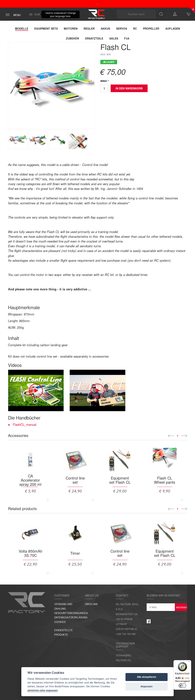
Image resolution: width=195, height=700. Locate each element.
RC (135, 28)
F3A (126, 38)
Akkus (105, 28)
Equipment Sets (46, 28)
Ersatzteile (94, 38)
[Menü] (189, 662)
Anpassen (147, 686)
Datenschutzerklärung (70, 617)
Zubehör (72, 38)
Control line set (75, 480)
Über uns (91, 604)
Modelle (21, 28)
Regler (89, 28)
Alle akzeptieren (146, 676)
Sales (113, 38)
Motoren (71, 28)
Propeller (151, 28)
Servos (121, 28)
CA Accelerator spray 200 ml (30, 480)
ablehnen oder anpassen (42, 690)
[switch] (182, 685)
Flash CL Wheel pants (164, 480)
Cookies (60, 622)
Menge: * (104, 81)
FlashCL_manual (24, 424)
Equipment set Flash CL (120, 480)
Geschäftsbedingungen (71, 613)
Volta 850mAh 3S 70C (30, 553)
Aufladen (172, 28)
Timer (75, 553)
